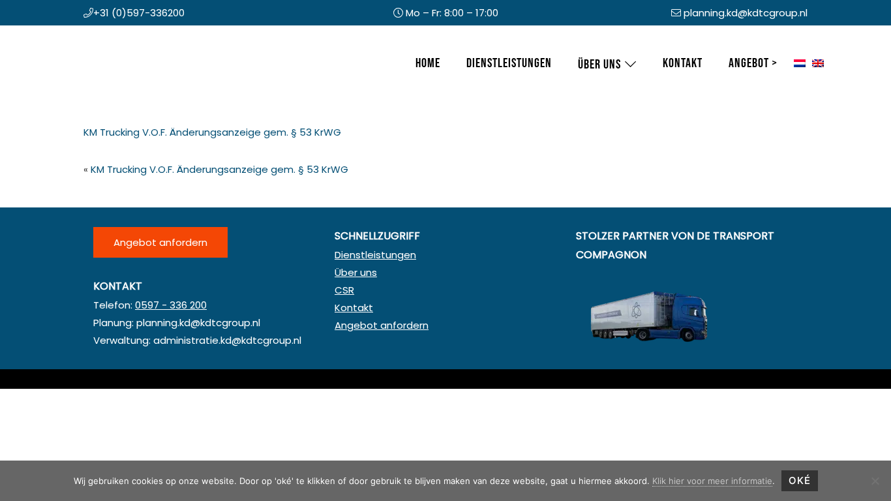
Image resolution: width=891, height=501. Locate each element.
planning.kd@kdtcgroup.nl (746, 13)
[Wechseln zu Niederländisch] (800, 64)
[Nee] (874, 480)
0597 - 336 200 (171, 305)
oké (800, 480)
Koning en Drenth (87, 38)
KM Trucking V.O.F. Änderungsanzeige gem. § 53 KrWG (212, 132)
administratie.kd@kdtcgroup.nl (227, 340)
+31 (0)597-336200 (139, 13)
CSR (344, 290)
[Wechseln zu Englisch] (818, 64)
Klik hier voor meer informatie (712, 481)
